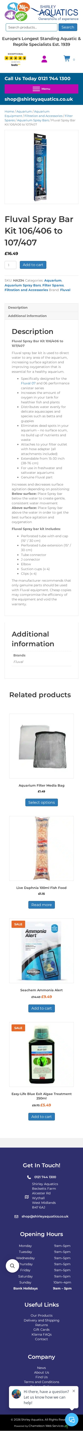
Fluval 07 (28, 383)
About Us (41, 1372)
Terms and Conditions (41, 1382)
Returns (41, 1325)
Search (68, 27)
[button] (12, 1266)
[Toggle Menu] (41, 89)
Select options (41, 802)
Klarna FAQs (42, 1334)
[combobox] (31, 27)
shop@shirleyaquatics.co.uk (39, 99)
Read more (41, 905)
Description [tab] (18, 307)
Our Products (42, 1315)
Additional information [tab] (27, 316)
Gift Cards (41, 1329)
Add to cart (33, 265)
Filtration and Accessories (43, 116)
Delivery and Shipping (41, 1320)
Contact (41, 1339)
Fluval (65, 290)
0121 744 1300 (54, 78)
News (41, 1368)
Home (9, 111)
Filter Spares (53, 285)
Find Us (42, 1377)
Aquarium (24, 111)
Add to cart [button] (41, 1008)
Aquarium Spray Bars (33, 120)
